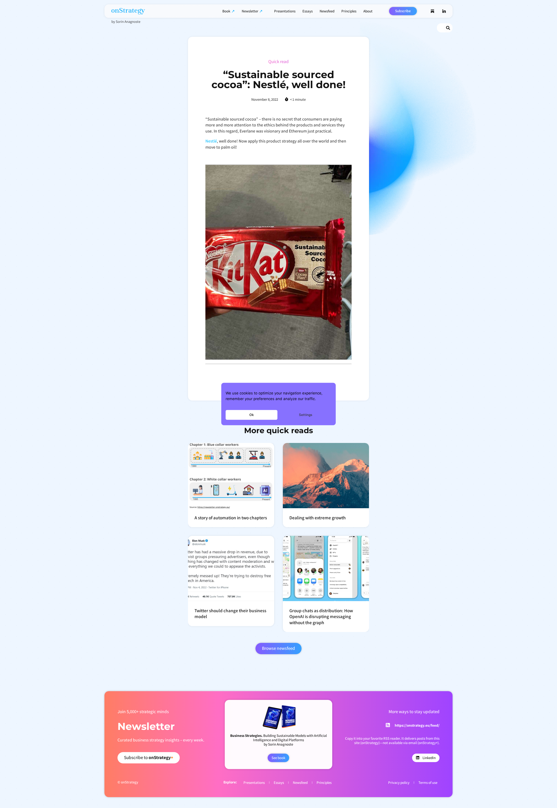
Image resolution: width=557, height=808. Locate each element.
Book (226, 11)
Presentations (284, 11)
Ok (251, 415)
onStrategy (128, 10)
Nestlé (211, 141)
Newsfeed (327, 11)
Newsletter (250, 11)
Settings (305, 415)
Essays (307, 11)
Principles (348, 11)
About (367, 11)
